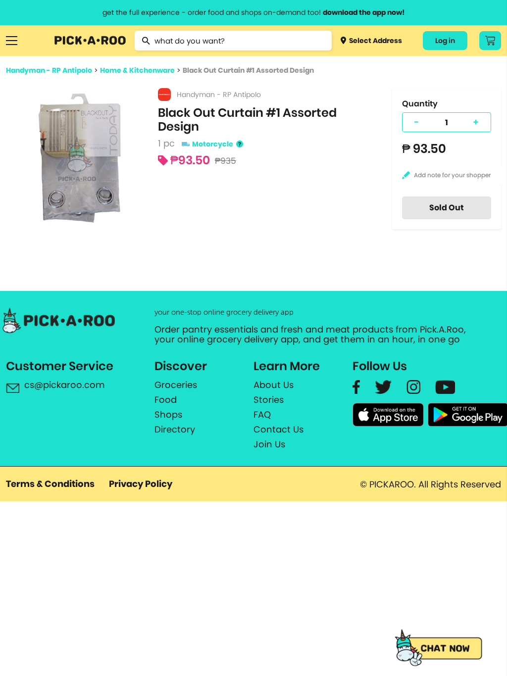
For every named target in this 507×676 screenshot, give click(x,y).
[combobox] (233, 40)
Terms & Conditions (50, 484)
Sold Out (446, 207)
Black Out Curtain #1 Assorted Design (248, 70)
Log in (445, 41)
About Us (274, 385)
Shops (168, 415)
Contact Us (279, 430)
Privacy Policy (140, 484)
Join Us (269, 444)
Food (165, 400)
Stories (269, 400)
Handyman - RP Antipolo (49, 70)
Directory (174, 430)
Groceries (175, 385)
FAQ (262, 415)
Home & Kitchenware (137, 70)
